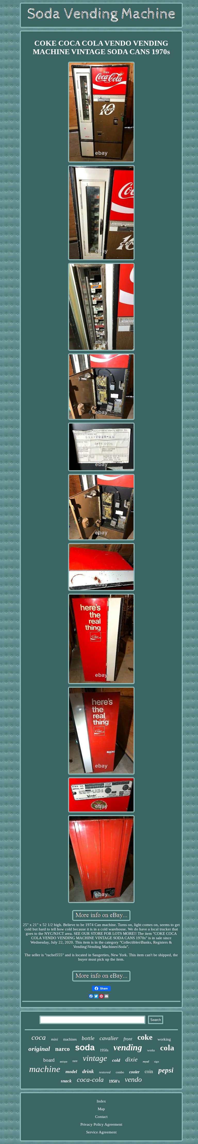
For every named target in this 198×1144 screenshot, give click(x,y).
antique (63, 1061)
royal (146, 1061)
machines (70, 1039)
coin (149, 1071)
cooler (134, 1072)
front (127, 1038)
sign (156, 1061)
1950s (104, 1050)
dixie (131, 1059)
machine (44, 1069)
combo (120, 1072)
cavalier (109, 1038)
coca (38, 1037)
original (39, 1048)
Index (101, 1101)
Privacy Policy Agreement (101, 1124)
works (151, 1050)
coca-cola (90, 1079)
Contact (101, 1117)
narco (62, 1049)
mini (54, 1039)
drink (88, 1071)
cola (167, 1047)
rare (75, 1061)
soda (85, 1047)
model (71, 1071)
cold (116, 1060)
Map (101, 1109)
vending (127, 1047)
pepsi (166, 1070)
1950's (114, 1081)
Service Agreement (101, 1132)
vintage (95, 1058)
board (49, 1060)
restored (105, 1072)
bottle (88, 1038)
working (164, 1039)
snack (66, 1080)
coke (144, 1037)
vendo (133, 1079)
